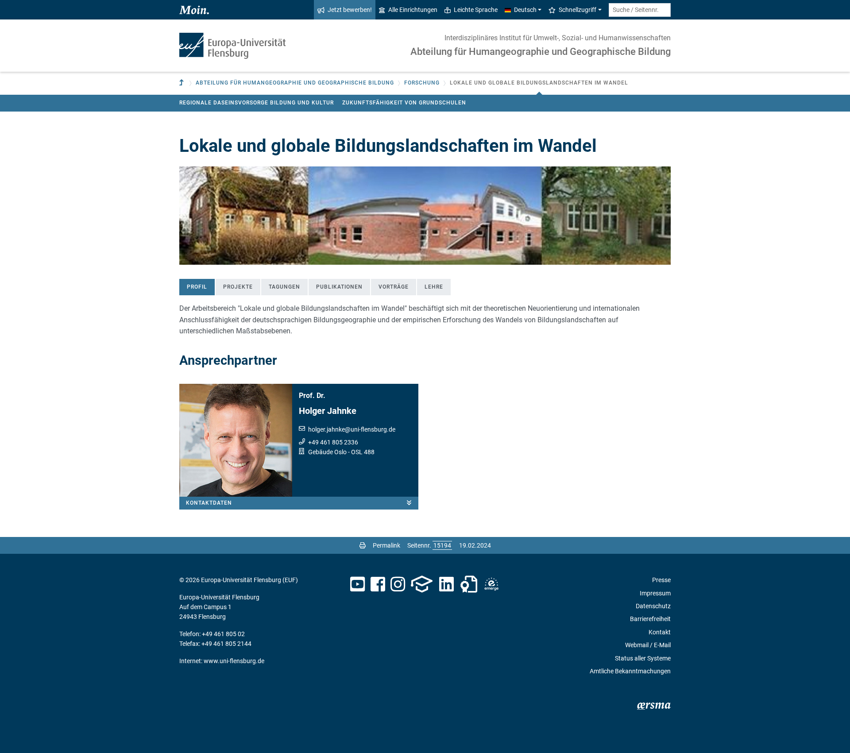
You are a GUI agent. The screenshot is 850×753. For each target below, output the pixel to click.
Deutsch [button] (525, 9)
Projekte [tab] (238, 287)
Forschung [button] (422, 83)
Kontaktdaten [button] (209, 503)
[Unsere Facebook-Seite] (378, 584)
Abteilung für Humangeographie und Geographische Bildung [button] (295, 83)
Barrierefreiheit (650, 618)
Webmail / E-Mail (648, 645)
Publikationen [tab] (339, 287)
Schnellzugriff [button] (577, 9)
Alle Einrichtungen (412, 9)
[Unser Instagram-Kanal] (397, 584)
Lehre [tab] (434, 287)
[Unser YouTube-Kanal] (357, 584)
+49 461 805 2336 (333, 442)
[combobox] (640, 10)
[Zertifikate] (468, 584)
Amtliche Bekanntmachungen (630, 671)
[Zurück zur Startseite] (232, 46)
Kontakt (660, 632)
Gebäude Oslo (327, 452)
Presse (661, 579)
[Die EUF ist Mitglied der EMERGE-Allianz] (491, 584)
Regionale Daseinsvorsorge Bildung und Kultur (256, 103)
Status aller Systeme (643, 658)
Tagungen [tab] (284, 287)
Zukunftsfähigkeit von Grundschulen (404, 103)
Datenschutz (653, 606)
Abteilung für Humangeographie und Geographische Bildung (540, 51)
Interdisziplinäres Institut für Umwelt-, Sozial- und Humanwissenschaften (557, 38)
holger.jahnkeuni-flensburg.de (351, 429)
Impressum (655, 593)
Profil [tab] (197, 287)
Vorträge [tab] (394, 287)
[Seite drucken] (362, 545)
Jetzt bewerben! (350, 9)
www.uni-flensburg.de (234, 660)
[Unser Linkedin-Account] (446, 584)
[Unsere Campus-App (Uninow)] (422, 584)
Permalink (386, 545)
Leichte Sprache (476, 9)
